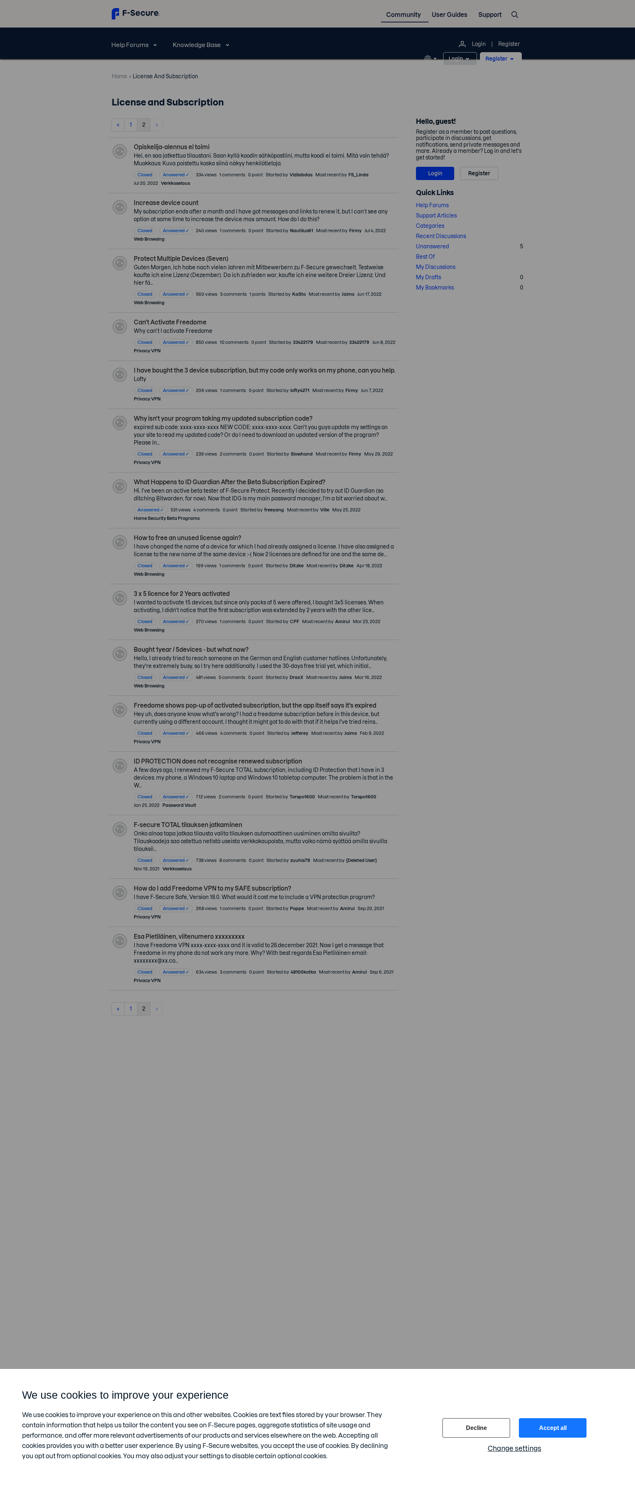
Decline (476, 1428)
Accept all (553, 1428)
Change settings (514, 1448)
